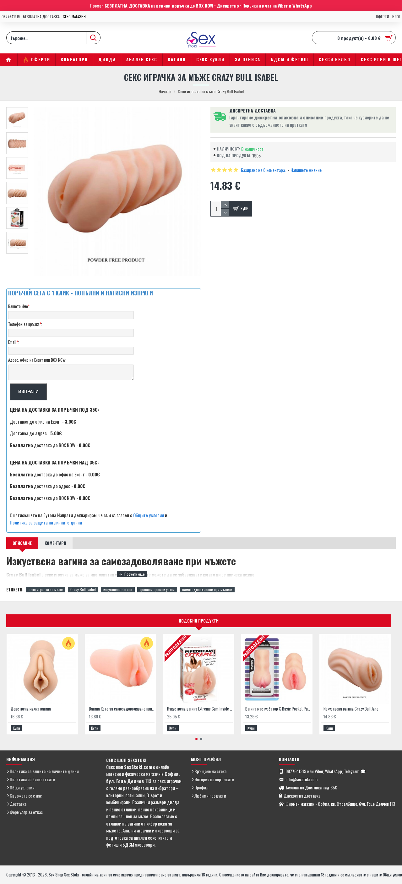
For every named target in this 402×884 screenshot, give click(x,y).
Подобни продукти (199, 621)
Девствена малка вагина (31, 708)
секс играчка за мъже (46, 589)
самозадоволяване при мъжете (207, 589)
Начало (165, 91)
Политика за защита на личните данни (46, 522)
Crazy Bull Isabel (83, 589)
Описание (22, 543)
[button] (196, 739)
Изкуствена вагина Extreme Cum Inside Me (200, 708)
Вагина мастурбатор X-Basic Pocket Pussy (278, 708)
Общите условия (148, 515)
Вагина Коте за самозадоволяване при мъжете (122, 708)
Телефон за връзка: (25, 324)
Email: (13, 342)
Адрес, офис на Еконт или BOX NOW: (37, 360)
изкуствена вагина (117, 589)
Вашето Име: (19, 306)
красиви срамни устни (157, 589)
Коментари (55, 543)
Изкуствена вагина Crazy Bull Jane (350, 708)
